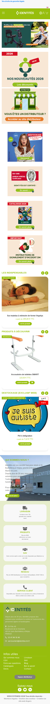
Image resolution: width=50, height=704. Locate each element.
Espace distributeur (25, 677)
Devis (5, 669)
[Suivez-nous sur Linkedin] (30, 689)
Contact (27, 669)
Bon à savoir (29, 666)
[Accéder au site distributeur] (25, 106)
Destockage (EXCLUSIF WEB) (19, 393)
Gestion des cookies (27, 699)
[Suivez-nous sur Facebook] (19, 689)
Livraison (28, 657)
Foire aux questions (12, 663)
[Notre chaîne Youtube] (25, 689)
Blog (26, 663)
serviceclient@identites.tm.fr (19, 641)
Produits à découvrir (16, 331)
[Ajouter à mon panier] (32, 382)
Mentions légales (11, 699)
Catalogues (8, 666)
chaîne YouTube (16, 490)
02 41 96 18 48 (14, 637)
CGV (5, 660)
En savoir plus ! (12, 496)
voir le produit (25, 324)
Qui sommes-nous (11, 657)
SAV (26, 660)
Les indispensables (14, 272)
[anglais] (47, 7)
